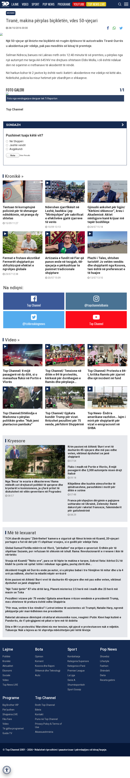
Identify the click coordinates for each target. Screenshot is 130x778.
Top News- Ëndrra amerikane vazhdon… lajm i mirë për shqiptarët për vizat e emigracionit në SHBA (107, 420)
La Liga (71, 675)
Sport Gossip (74, 689)
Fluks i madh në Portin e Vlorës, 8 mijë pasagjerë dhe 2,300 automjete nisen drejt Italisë (95, 472)
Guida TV (7, 733)
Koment (39, 661)
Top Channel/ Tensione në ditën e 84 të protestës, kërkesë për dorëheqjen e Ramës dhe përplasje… (63, 376)
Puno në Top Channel (46, 719)
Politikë (6, 656)
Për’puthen (8, 709)
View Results (24, 155)
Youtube (79, 4)
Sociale (6, 675)
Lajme (15, 4)
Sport (35, 4)
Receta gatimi (107, 680)
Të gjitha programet (13, 728)
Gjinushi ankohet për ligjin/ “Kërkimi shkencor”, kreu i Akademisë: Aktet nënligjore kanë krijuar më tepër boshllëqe (106, 216)
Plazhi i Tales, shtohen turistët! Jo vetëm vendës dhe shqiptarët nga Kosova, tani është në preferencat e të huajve (107, 267)
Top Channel (34, 305)
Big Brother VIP (11, 705)
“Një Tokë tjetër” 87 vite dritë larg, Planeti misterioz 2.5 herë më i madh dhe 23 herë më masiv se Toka (61, 590)
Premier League (76, 670)
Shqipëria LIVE (10, 714)
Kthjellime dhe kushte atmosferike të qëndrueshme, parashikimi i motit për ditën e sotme (91, 489)
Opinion (39, 656)
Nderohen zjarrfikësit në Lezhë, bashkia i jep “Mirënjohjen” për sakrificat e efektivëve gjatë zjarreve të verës (64, 216)
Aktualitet (8, 666)
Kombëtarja (74, 656)
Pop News (49, 4)
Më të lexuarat (21, 532)
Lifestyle (104, 661)
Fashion (104, 666)
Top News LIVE (96, 4)
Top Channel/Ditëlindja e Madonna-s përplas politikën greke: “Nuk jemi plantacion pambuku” (21, 418)
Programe (64, 4)
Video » (12, 339)
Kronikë (11, 13)
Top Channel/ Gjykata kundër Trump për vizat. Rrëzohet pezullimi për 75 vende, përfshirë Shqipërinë (64, 418)
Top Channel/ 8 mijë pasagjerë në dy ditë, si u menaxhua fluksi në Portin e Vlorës (22, 376)
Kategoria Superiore (78, 661)
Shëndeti (105, 670)
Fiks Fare (7, 719)
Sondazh (13, 125)
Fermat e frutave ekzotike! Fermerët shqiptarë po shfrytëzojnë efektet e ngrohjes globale (21, 265)
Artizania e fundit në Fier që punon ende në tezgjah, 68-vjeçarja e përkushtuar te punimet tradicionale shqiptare (64, 267)
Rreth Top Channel (45, 705)
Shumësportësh (76, 684)
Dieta (103, 675)
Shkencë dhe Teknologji (47, 670)
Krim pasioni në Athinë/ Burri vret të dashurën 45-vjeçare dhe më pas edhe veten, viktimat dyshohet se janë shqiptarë (92, 453)
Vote (12, 155)
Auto (37, 675)
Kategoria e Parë (76, 666)
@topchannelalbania (96, 305)
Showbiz (104, 656)
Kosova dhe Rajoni (45, 666)
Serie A (71, 680)
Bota (39, 649)
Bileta (38, 709)
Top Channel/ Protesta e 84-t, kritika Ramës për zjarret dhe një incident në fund (107, 374)
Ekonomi (7, 670)
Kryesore (16, 440)
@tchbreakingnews (34, 324)
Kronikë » (14, 176)
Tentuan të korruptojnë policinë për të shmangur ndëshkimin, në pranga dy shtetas (20, 215)
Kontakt (39, 714)
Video (25, 4)
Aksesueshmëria (44, 732)
